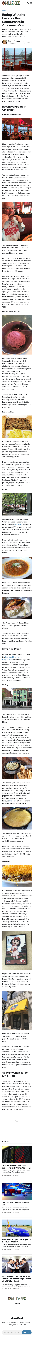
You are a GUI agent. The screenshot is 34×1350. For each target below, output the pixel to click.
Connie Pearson (14, 41)
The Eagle (12, 801)
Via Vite (18, 524)
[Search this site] (28, 3)
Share (28, 42)
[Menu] (31, 3)
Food (4, 11)
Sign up (17, 1303)
